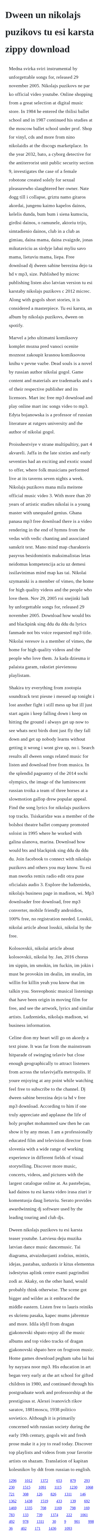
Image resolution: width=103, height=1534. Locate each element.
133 (26, 1515)
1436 (52, 1528)
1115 (58, 1487)
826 (53, 1494)
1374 (54, 1515)
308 (26, 1494)
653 (59, 1481)
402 (24, 1528)
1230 (73, 1487)
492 (12, 1521)
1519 (44, 1501)
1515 (26, 1487)
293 (87, 1481)
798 (73, 1508)
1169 (58, 1508)
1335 (28, 1508)
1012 (28, 1481)
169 (87, 1508)
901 (77, 1521)
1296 (13, 1481)
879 (73, 1481)
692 (87, 1501)
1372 (44, 1481)
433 (59, 1501)
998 (91, 1521)
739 (39, 1515)
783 (12, 1515)
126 (39, 1494)
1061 (84, 1515)
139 (73, 1501)
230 (12, 1487)
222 (69, 1515)
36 (11, 1528)
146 (83, 1494)
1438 (28, 1501)
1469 (13, 1508)
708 (43, 1508)
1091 (42, 1487)
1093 (68, 1528)
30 (54, 1521)
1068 (89, 1487)
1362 (13, 1501)
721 (12, 1494)
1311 (68, 1494)
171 (37, 1528)
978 (26, 1521)
